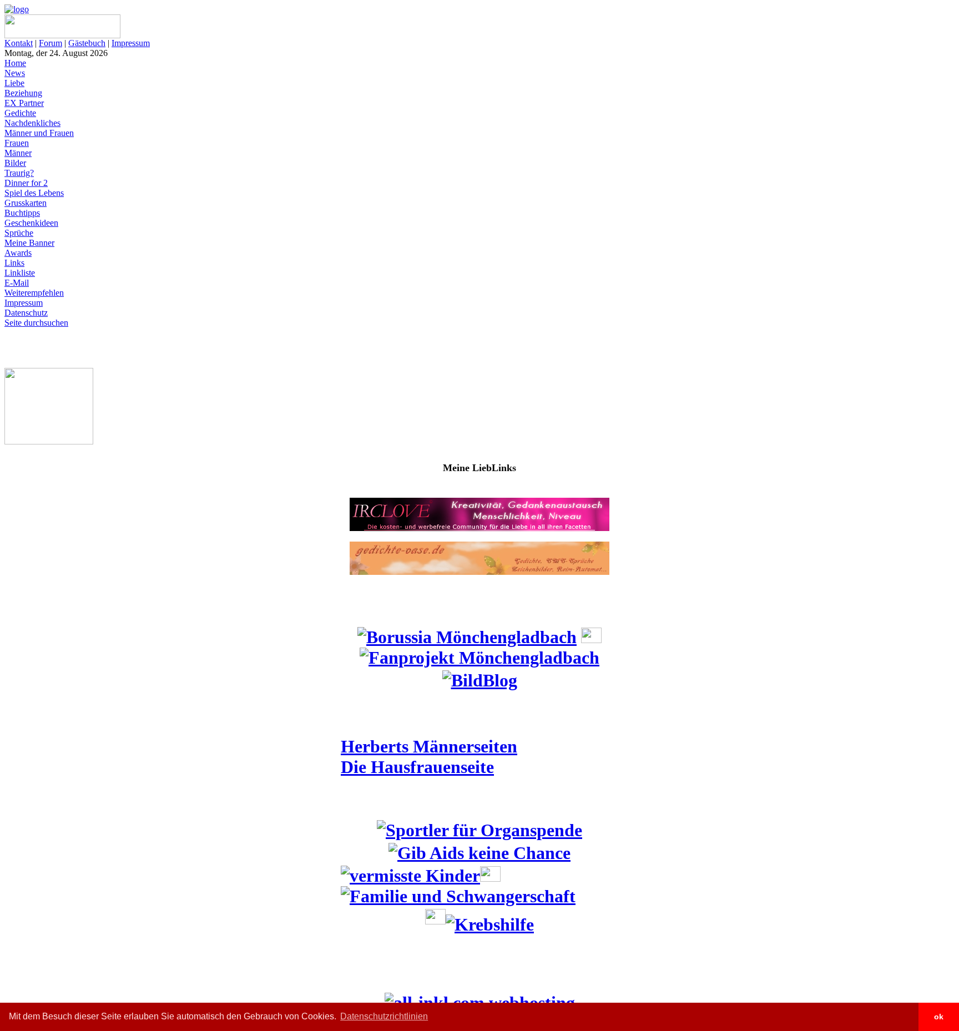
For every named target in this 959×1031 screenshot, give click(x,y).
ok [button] (938, 1016)
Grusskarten (25, 203)
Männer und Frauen (39, 133)
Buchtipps (22, 213)
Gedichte (20, 113)
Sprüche (18, 232)
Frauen (16, 143)
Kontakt (18, 43)
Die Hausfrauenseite (417, 767)
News (14, 73)
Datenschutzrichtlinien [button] (384, 1016)
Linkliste (19, 272)
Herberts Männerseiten (429, 746)
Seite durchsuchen (36, 322)
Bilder (15, 163)
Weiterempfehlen (34, 292)
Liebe (14, 83)
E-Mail (16, 282)
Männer (18, 153)
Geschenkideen (31, 223)
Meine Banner (29, 242)
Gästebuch (86, 43)
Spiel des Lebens (34, 193)
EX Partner (24, 103)
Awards (18, 252)
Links (14, 262)
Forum (50, 43)
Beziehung (23, 93)
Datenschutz (26, 312)
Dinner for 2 (26, 183)
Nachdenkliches (32, 123)
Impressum (131, 43)
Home (15, 63)
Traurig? (19, 173)
